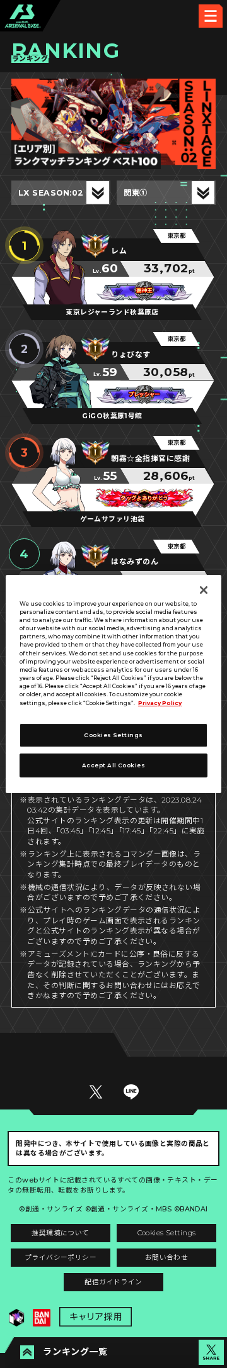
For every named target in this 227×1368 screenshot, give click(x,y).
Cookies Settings (166, 1233)
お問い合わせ (167, 1258)
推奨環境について (60, 1233)
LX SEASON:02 (51, 192)
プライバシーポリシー (60, 1258)
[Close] (204, 590)
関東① (136, 192)
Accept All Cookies (113, 765)
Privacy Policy (160, 703)
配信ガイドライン (113, 1282)
